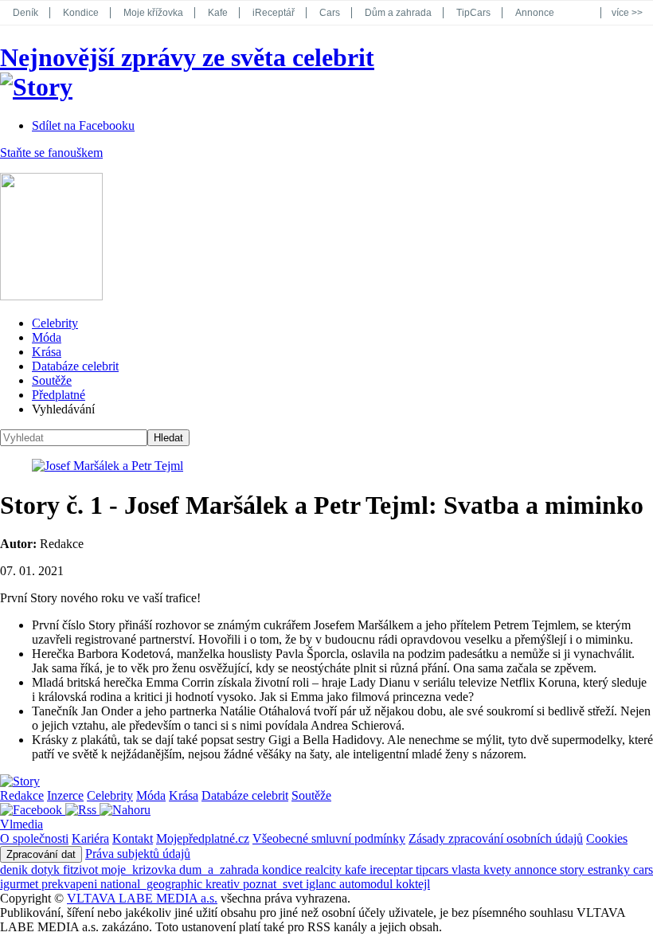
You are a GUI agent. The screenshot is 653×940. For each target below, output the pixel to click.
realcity (325, 869)
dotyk (47, 869)
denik (15, 869)
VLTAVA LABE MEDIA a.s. (142, 898)
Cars (329, 12)
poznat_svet (274, 884)
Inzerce (65, 795)
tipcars (434, 869)
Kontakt (132, 838)
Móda (46, 337)
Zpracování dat (41, 854)
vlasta (467, 869)
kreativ (224, 884)
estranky (610, 869)
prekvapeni (70, 884)
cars (643, 869)
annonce (537, 869)
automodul (367, 884)
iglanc (322, 884)
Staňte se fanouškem (51, 152)
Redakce (22, 795)
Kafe (218, 12)
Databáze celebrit (75, 366)
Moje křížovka (153, 12)
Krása (46, 351)
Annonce (534, 12)
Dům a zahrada (398, 12)
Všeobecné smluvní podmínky (328, 838)
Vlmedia (21, 824)
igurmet (20, 884)
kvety (498, 869)
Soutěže (52, 380)
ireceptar (393, 869)
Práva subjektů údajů (137, 853)
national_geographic (152, 884)
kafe (357, 869)
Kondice (81, 12)
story (574, 869)
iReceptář (273, 12)
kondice (283, 869)
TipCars (473, 12)
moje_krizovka (140, 869)
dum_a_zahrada (220, 869)
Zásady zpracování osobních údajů (496, 838)
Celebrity (55, 323)
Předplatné (58, 394)
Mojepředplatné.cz (202, 838)
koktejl (413, 884)
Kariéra (90, 838)
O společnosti (34, 838)
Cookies (607, 838)
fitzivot (82, 869)
